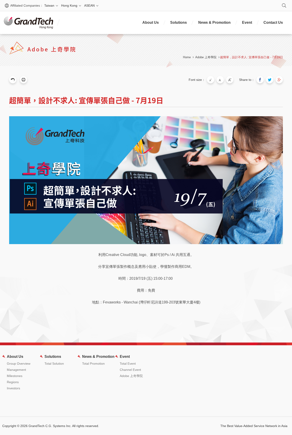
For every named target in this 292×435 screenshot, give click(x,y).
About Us (150, 22)
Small (210, 79)
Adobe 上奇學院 (205, 57)
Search (284, 5)
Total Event (128, 363)
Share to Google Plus (279, 79)
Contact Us (273, 22)
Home (187, 57)
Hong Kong (69, 5)
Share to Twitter (269, 79)
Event (247, 22)
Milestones (14, 376)
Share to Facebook (260, 79)
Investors (13, 388)
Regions (13, 382)
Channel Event (130, 370)
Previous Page (12, 79)
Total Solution (54, 363)
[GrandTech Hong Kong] (28, 22)
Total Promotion (93, 363)
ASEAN (89, 5)
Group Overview (18, 363)
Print (23, 79)
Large (229, 79)
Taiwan (49, 5)
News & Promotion (214, 22)
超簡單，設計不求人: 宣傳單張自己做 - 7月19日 (251, 57)
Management (16, 370)
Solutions (178, 22)
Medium (220, 79)
